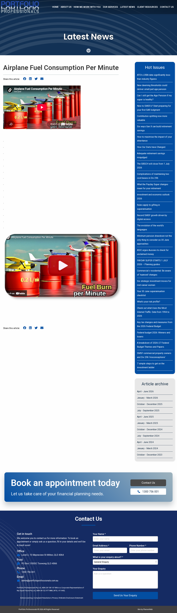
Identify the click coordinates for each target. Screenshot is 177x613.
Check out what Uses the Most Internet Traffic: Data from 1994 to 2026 (153, 312)
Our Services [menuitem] (110, 7)
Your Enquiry (99, 568)
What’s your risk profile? (148, 301)
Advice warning (26, 598)
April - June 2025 (145, 416)
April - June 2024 (145, 442)
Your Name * (99, 534)
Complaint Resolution (42, 598)
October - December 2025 (149, 404)
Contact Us (148, 482)
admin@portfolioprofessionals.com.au (39, 580)
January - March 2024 (147, 448)
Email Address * (101, 545)
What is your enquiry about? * (108, 557)
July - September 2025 (148, 410)
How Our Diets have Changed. (151, 147)
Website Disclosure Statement (71, 598)
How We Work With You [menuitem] (87, 7)
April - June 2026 (145, 391)
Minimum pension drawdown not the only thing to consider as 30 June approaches (154, 240)
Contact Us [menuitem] (167, 7)
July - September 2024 (148, 436)
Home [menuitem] (55, 7)
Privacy (55, 598)
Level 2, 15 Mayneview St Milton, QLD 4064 (42, 555)
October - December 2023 (149, 454)
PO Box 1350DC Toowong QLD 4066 (39, 563)
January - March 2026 (147, 398)
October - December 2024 (149, 429)
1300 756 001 (150, 491)
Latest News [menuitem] (127, 7)
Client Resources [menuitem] (147, 7)
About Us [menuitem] (66, 7)
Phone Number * (137, 545)
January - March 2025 (147, 423)
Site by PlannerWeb (145, 609)
